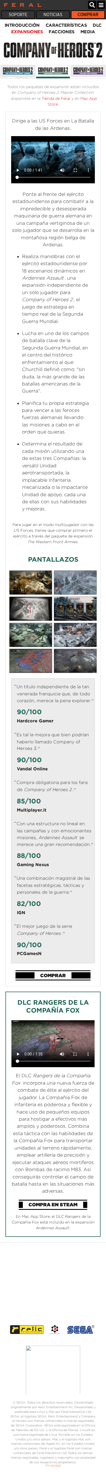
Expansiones (27, 31)
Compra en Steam (53, 1204)
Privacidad (53, 1465)
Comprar (87, 14)
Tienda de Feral (56, 98)
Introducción (22, 25)
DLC (97, 25)
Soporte (18, 14)
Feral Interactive (21, 4)
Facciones (61, 31)
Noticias (52, 14)
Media (87, 31)
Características (66, 25)
